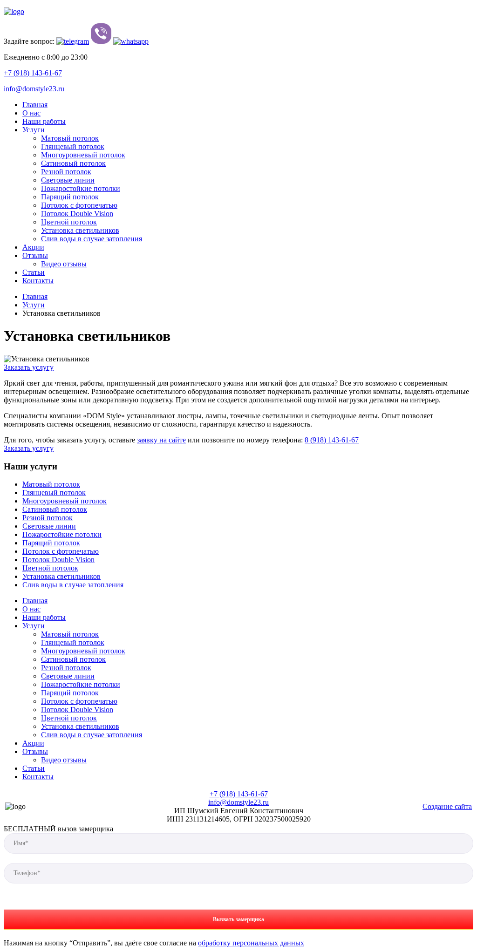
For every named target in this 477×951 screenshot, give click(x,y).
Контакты (38, 281)
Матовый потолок (70, 138)
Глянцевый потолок (72, 146)
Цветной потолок (69, 222)
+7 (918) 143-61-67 (33, 73)
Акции (33, 247)
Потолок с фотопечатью (79, 205)
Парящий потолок (70, 197)
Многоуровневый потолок (83, 155)
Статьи (33, 272)
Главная (35, 105)
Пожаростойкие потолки (80, 188)
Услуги (33, 130)
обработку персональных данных (251, 943)
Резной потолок (66, 172)
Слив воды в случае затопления (91, 239)
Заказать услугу (29, 367)
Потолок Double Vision (77, 213)
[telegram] (72, 41)
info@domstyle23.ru (34, 89)
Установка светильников (80, 230)
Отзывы (35, 255)
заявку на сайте (161, 440)
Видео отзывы (64, 264)
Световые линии (68, 180)
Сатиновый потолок (73, 163)
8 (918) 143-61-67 (332, 440)
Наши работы (44, 121)
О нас (31, 113)
